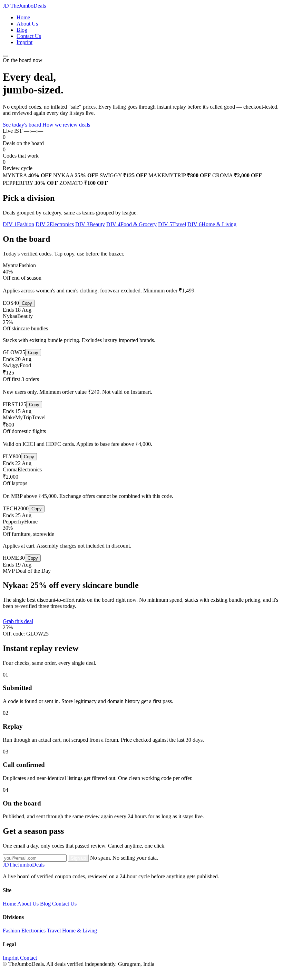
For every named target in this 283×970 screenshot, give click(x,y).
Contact (28, 958)
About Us (27, 24)
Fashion (11, 930)
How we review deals (66, 125)
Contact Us (29, 36)
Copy (27, 303)
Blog (22, 30)
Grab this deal (18, 621)
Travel (54, 930)
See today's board (22, 125)
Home (23, 17)
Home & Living (79, 930)
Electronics (33, 930)
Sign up (78, 858)
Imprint (24, 42)
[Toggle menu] (5, 56)
